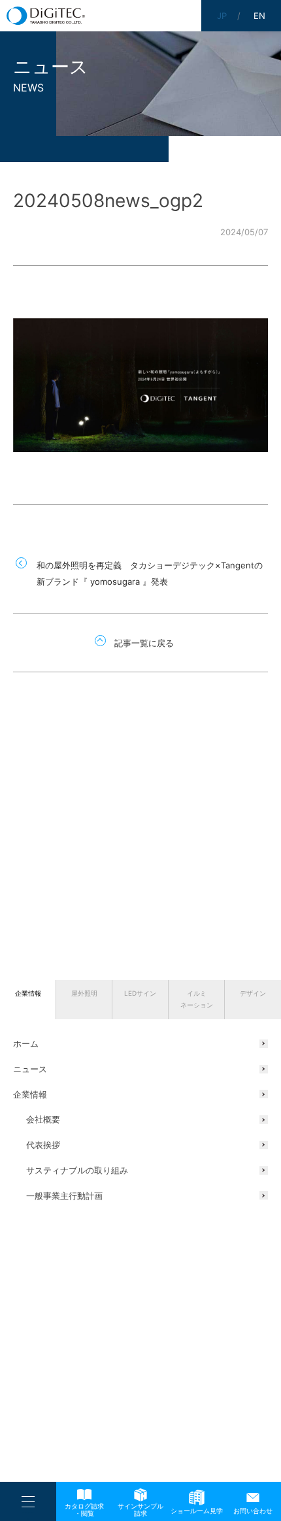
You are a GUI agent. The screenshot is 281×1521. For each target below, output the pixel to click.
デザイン (253, 993)
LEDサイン (140, 993)
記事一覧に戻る (144, 643)
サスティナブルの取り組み (77, 1170)
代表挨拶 (43, 1144)
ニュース (30, 1069)
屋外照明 (84, 993)
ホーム (26, 1043)
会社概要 (43, 1119)
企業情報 (28, 993)
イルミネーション (196, 999)
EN (259, 15)
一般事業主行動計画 (64, 1195)
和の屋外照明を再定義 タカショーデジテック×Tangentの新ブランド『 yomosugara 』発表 (150, 573)
